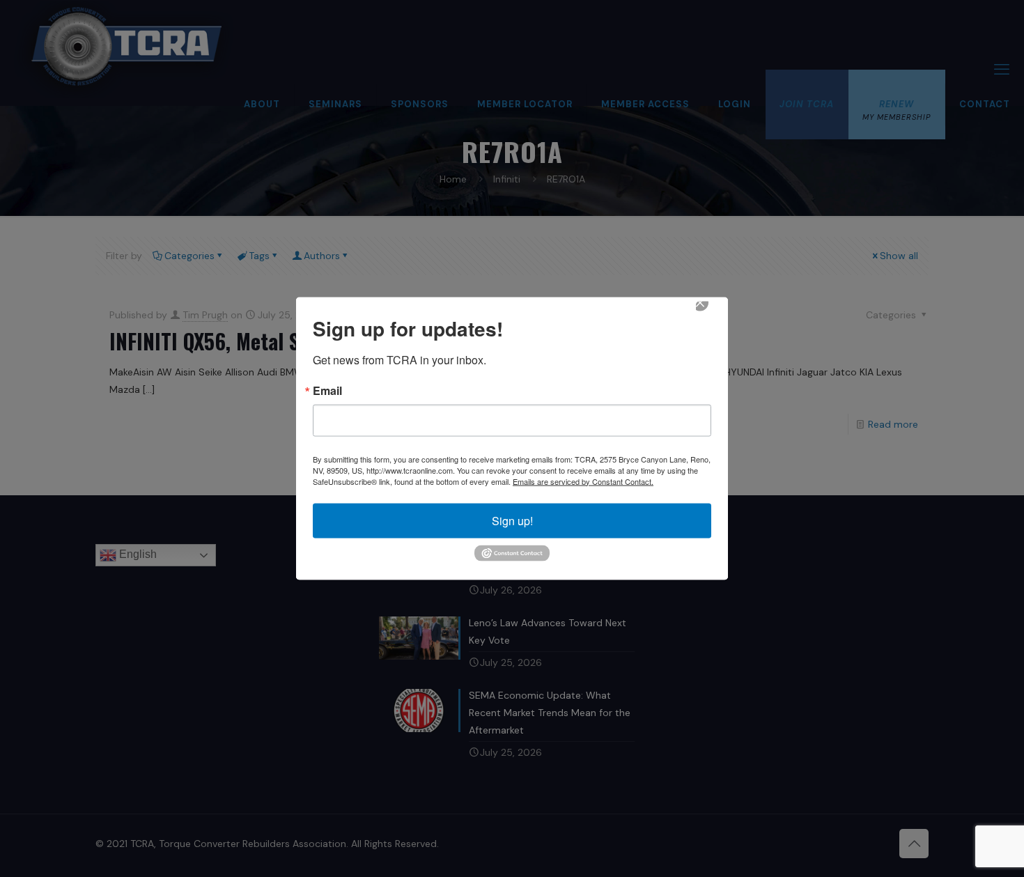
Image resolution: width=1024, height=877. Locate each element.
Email (327, 390)
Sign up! (512, 520)
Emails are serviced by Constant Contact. (583, 480)
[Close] (710, 312)
